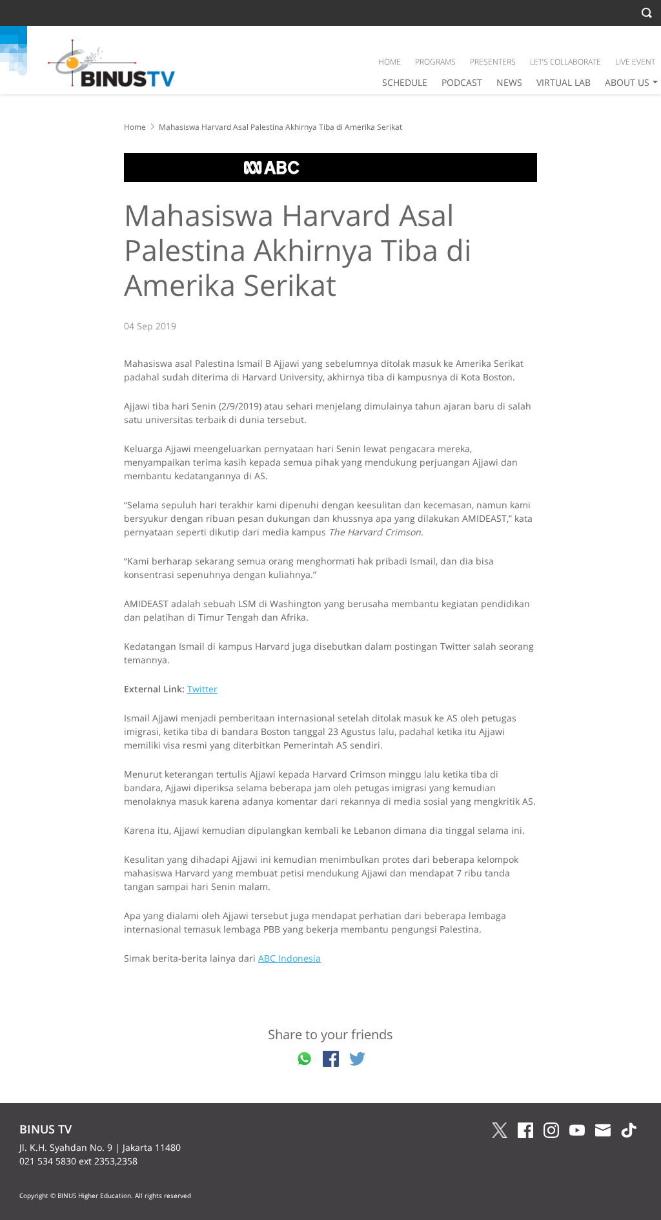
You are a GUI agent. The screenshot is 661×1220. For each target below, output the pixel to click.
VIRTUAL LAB (563, 82)
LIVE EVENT (635, 61)
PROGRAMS (435, 61)
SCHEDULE (404, 82)
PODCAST (462, 82)
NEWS (509, 82)
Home (135, 126)
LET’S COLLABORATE (565, 61)
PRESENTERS (493, 61)
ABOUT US (627, 82)
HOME (389, 61)
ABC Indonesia (289, 958)
